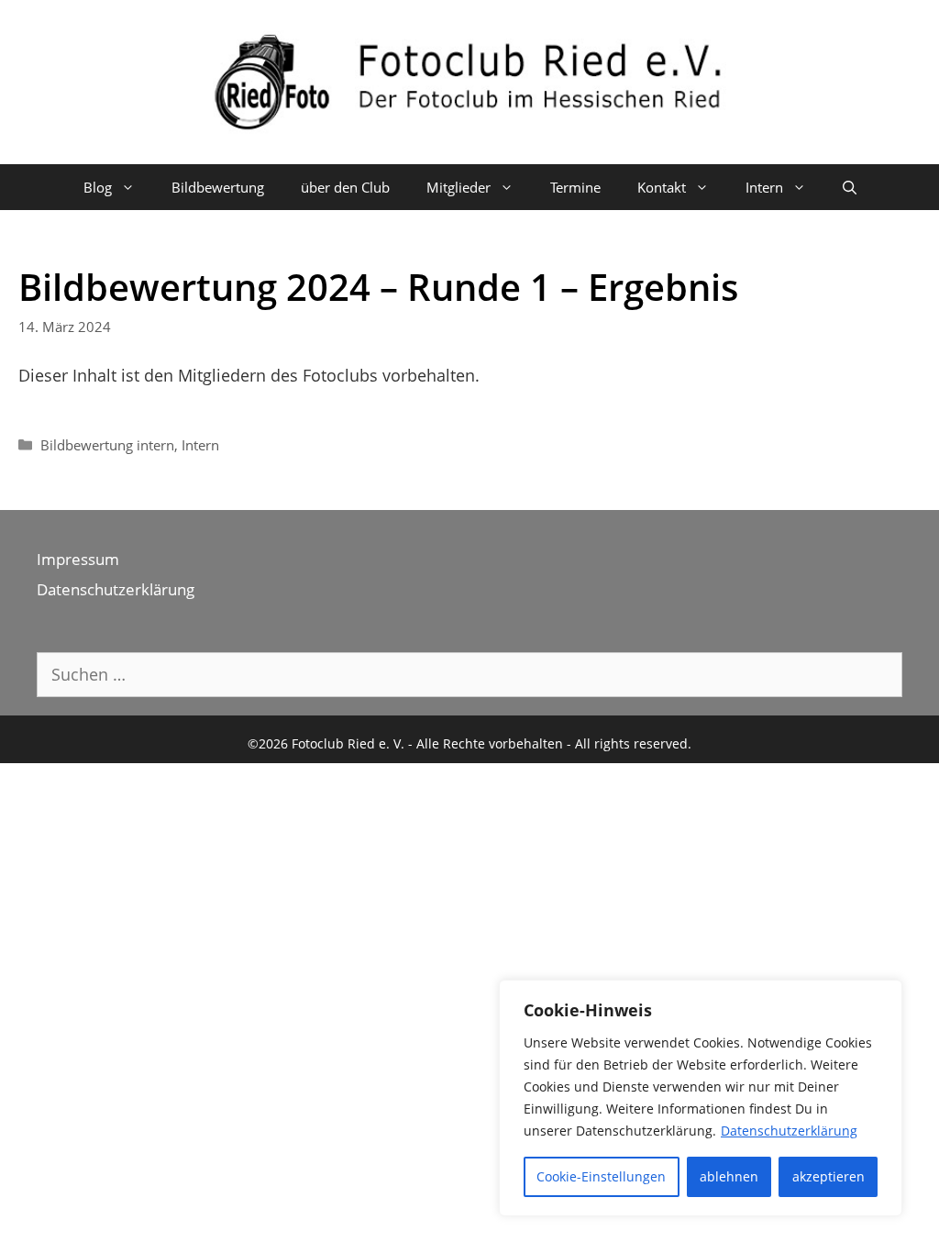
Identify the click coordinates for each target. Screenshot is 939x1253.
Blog (97, 187)
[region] (700, 1098)
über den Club (345, 187)
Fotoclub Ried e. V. (348, 743)
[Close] (883, 995)
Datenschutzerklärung (789, 1130)
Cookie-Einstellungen (601, 1176)
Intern (200, 445)
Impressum (78, 559)
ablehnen (729, 1176)
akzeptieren (828, 1176)
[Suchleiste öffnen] (849, 187)
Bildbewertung (217, 187)
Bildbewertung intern (107, 445)
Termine (575, 187)
